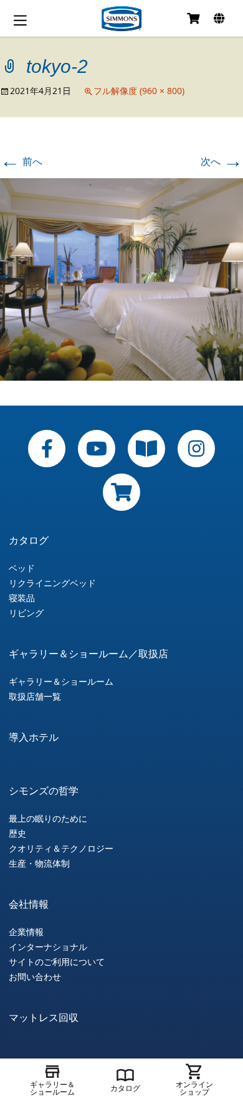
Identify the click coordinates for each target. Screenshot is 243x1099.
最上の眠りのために (48, 818)
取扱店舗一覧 (35, 696)
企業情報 (26, 932)
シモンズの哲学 (44, 791)
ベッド (22, 568)
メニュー (19, 20)
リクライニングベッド (52, 583)
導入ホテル (34, 737)
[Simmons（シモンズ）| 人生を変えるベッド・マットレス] (121, 18)
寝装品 (22, 598)
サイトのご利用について (57, 962)
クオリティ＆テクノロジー (61, 848)
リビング (26, 613)
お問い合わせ (35, 977)
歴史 (17, 833)
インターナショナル (48, 947)
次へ (222, 161)
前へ (21, 161)
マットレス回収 (44, 1017)
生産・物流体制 (39, 863)
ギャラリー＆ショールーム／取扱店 (88, 654)
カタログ (29, 540)
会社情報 (29, 904)
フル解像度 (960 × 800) (138, 91)
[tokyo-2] (121, 278)
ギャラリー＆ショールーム (61, 681)
